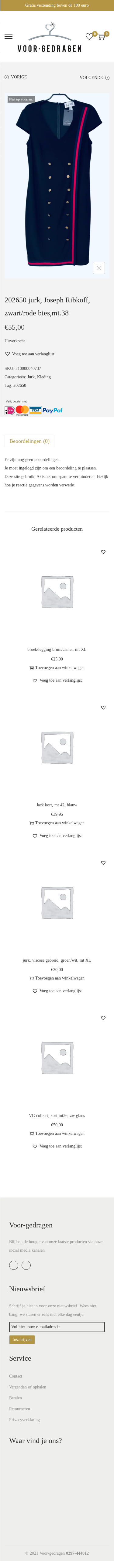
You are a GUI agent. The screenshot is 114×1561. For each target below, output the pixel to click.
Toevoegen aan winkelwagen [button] (60, 667)
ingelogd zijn (30, 468)
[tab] (57, 441)
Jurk (31, 377)
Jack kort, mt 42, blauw (56, 805)
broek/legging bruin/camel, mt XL (57, 649)
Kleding (44, 377)
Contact (15, 1376)
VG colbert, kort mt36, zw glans (57, 1115)
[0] (89, 36)
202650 (19, 385)
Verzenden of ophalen (27, 1387)
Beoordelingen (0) (29, 441)
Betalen (15, 1398)
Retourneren (19, 1409)
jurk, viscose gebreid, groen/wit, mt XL (57, 960)
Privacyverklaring (24, 1420)
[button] (29, 354)
